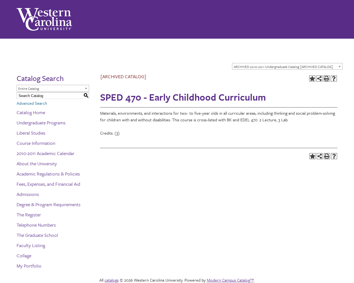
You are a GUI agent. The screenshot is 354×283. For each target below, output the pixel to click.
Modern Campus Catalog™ (230, 280)
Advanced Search (32, 103)
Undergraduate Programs (41, 122)
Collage (24, 255)
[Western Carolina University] (44, 19)
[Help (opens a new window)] (334, 78)
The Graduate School (37, 235)
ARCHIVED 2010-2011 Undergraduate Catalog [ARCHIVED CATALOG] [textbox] (283, 66)
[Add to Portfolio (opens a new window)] (312, 78)
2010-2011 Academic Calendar (45, 153)
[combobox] (287, 66)
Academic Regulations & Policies (48, 173)
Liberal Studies (31, 132)
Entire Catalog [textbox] (28, 88)
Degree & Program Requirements (48, 204)
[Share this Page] (319, 78)
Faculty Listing (31, 245)
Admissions (28, 194)
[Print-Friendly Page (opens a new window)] (327, 78)
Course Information (36, 143)
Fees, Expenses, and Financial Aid (48, 183)
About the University (37, 163)
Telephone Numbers (36, 224)
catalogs (112, 280)
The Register (29, 214)
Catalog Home (31, 112)
